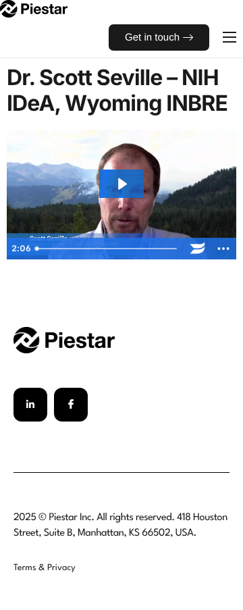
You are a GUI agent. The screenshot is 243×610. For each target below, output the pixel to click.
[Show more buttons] (223, 248)
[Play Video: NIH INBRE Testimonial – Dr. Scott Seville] (121, 184)
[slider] (108, 248)
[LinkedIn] (30, 405)
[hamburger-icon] (229, 37)
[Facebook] (71, 405)
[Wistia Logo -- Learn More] (198, 248)
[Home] (34, 8)
